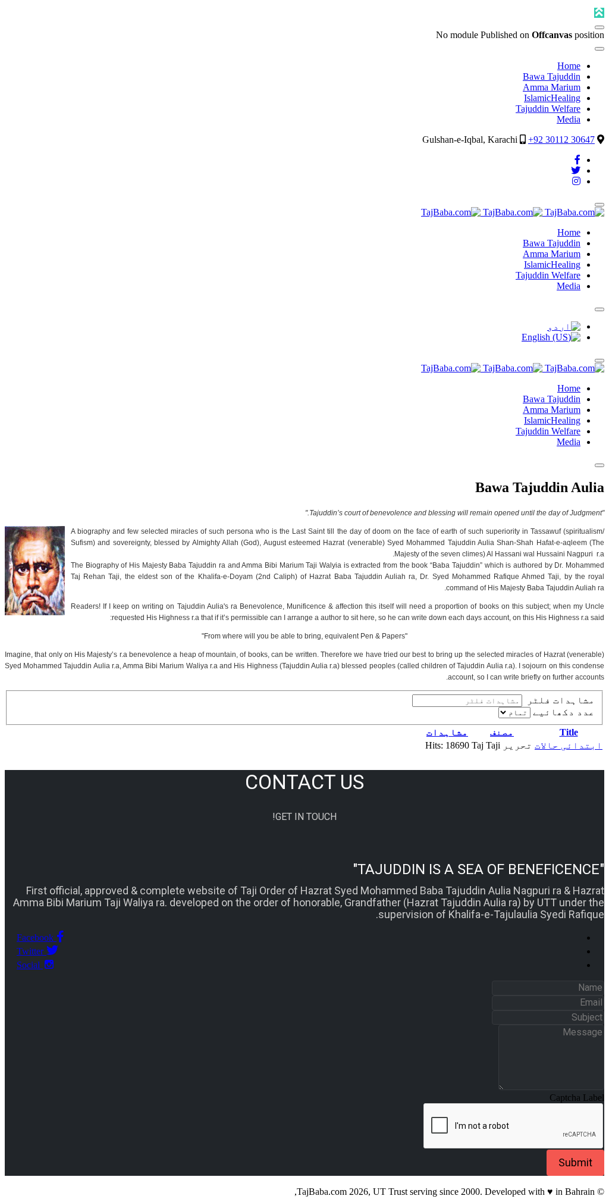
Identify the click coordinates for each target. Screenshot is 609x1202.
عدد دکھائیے (562, 712)
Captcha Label (577, 1098)
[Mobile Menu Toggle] (599, 49)
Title (569, 732)
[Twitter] (575, 170)
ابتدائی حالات (568, 745)
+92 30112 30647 (561, 139)
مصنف (502, 732)
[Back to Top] (599, 13)
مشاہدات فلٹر (558, 700)
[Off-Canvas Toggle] (599, 27)
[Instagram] (576, 181)
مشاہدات (447, 732)
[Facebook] (577, 160)
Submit (575, 1162)
